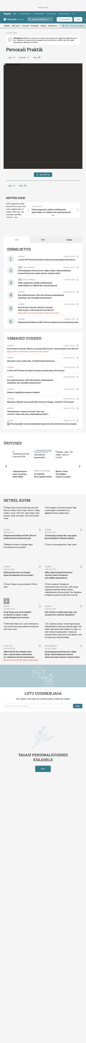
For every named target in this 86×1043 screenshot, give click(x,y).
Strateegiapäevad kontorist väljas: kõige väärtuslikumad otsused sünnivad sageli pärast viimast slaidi (62, 654)
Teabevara (52, 26)
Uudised (21, 256)
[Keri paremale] (77, 210)
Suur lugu (8, 646)
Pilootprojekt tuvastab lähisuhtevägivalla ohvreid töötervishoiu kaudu (44, 424)
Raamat (10, 358)
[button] (38, 706)
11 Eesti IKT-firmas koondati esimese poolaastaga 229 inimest (46, 259)
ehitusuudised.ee (64, 14)
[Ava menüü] (14, 13)
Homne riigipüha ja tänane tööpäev (23, 392)
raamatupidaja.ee (39, 14)
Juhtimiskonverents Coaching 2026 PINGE (20, 474)
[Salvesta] (77, 256)
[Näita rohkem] (73, 13)
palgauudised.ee (25, 14)
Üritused (25, 26)
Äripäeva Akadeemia (42, 471)
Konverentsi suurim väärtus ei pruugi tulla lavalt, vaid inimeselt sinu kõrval (42, 348)
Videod (43, 26)
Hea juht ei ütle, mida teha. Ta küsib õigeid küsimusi (31, 361)
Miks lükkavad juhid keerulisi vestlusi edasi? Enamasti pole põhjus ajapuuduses (59, 575)
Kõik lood (16, 26)
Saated (10, 420)
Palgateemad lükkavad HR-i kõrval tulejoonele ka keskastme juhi (48, 322)
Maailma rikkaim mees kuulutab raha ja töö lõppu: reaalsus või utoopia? (40, 402)
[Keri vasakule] (28, 210)
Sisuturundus (29, 267)
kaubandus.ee (51, 14)
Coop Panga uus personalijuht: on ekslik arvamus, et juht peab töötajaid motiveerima (18, 615)
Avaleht (7, 26)
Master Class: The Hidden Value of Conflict (63, 474)
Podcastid (34, 26)
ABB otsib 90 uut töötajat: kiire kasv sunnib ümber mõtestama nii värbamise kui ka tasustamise (19, 654)
